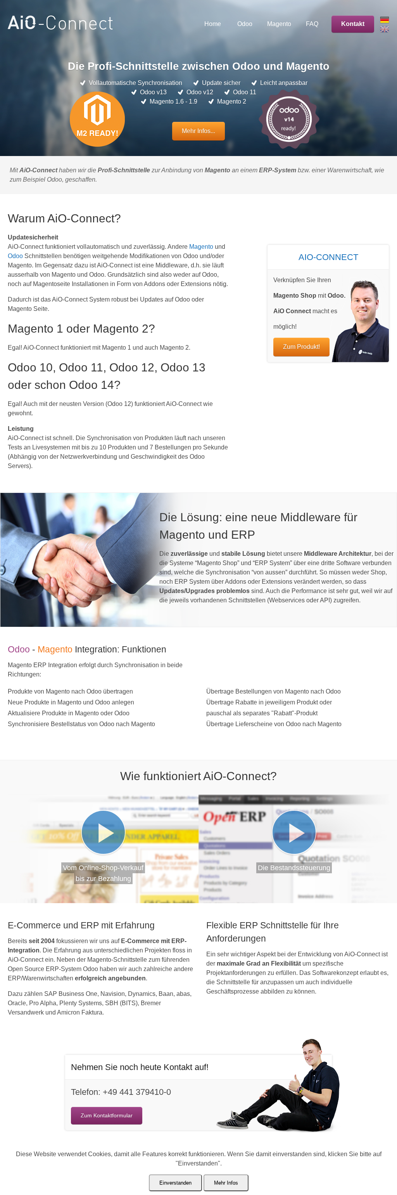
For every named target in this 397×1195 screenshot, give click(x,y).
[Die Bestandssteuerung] (294, 832)
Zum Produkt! (301, 346)
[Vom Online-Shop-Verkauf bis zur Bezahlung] (103, 832)
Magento (201, 246)
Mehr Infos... (198, 131)
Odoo (15, 256)
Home (212, 24)
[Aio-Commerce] (60, 27)
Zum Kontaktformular (107, 1115)
